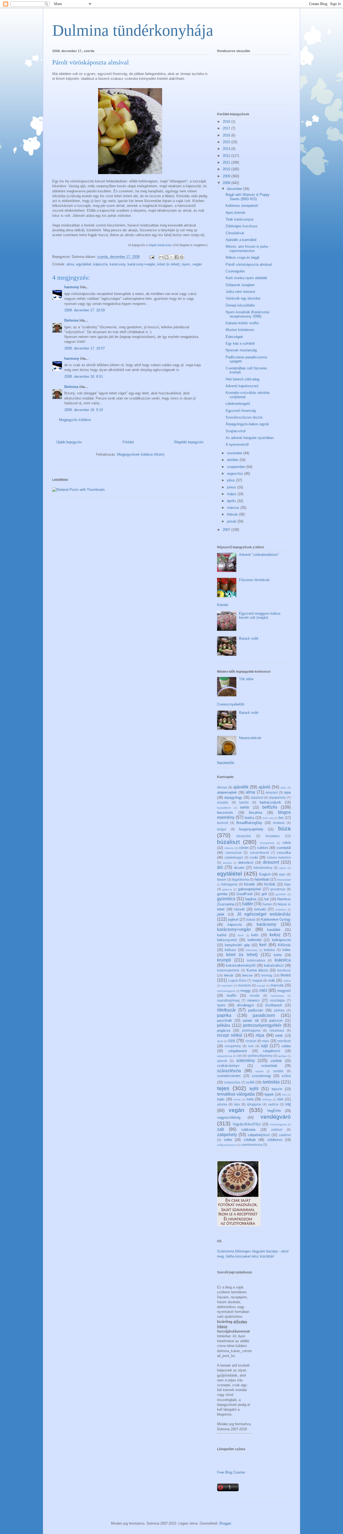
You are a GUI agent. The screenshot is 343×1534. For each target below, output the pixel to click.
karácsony (117, 264)
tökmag (266, 1099)
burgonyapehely (251, 829)
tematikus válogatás (236, 1094)
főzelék (249, 884)
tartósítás (271, 1082)
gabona (227, 889)
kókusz (230, 950)
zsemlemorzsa (251, 1144)
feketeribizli (284, 879)
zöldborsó (274, 1140)
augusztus (235, 473)
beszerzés (225, 813)
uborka (222, 1104)
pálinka (279, 1010)
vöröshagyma (278, 1124)
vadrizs (273, 1104)
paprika (224, 1015)
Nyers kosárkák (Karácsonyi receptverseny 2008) (248, 314)
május (232, 494)
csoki (254, 857)
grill (264, 894)
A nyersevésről (237, 444)
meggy (245, 991)
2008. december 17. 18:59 (84, 310)
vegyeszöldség (228, 1117)
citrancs (229, 848)
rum (251, 1046)
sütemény (245, 1060)
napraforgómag (228, 1000)
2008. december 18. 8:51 (83, 377)
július (231, 480)
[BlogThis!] (166, 257)
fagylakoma (240, 879)
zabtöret (285, 1135)
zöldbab (250, 1140)
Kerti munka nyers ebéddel (246, 278)
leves (286, 975)
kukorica (283, 960)
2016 (227, 135)
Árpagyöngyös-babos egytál (247, 424)
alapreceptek (227, 792)
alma (70, 264)
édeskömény (262, 867)
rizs (231, 1040)
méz (263, 990)
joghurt (233, 919)
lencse (247, 975)
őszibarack (273, 1005)
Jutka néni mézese (240, 292)
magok (257, 980)
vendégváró (275, 1117)
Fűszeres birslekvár (254, 580)
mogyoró (284, 991)
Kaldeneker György (276, 919)
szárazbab (269, 1066)
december (235, 189)
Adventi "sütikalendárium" (259, 555)
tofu (284, 1094)
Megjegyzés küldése (75, 420)
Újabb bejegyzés (69, 442)
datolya (227, 862)
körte (278, 955)
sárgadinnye (224, 1055)
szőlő (250, 1082)
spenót (222, 1061)
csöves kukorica (279, 857)
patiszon (275, 1020)
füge (287, 884)
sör (239, 1055)
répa (260, 1035)
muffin (231, 995)
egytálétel (83, 264)
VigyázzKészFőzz (247, 1124)
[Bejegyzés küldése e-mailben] (151, 257)
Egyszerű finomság (241, 411)
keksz (275, 934)
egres (282, 867)
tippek (269, 1094)
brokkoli (279, 822)
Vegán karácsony (160, 245)
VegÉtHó (274, 1111)
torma (237, 1099)
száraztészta (229, 1070)
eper (282, 874)
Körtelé (222, 605)
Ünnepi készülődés (240, 305)
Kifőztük (284, 945)
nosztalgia (277, 1000)
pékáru (223, 1025)
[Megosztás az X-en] (171, 257)
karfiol (221, 935)
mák (271, 980)
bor (281, 818)
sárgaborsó (271, 1051)
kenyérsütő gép (237, 945)
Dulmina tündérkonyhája (132, 30)
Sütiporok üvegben (240, 285)
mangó (261, 985)
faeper (221, 879)
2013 (227, 149)
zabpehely (227, 1134)
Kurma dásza (257, 970)
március (233, 508)
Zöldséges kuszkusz (242, 226)
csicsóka (284, 853)
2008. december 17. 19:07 (84, 348)
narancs (253, 1000)
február (233, 514)
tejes (223, 1088)
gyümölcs (226, 898)
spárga (282, 1055)
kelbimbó (255, 940)
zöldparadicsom (226, 1144)
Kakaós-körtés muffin (242, 323)
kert (262, 944)
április (232, 501)
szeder (259, 1071)
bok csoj (268, 817)
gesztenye (277, 889)
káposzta (100, 264)
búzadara (272, 836)
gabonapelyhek (249, 889)
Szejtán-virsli (236, 431)
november (235, 453)
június (232, 487)
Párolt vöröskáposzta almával (249, 264)
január (232, 521)
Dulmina (71, 320)
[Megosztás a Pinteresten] (181, 257)
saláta (286, 1046)
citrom (244, 848)
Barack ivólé (248, 638)
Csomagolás (235, 271)
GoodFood (244, 894)
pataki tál (250, 1020)
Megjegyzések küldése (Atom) (140, 454)
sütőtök (276, 1061)
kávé (241, 935)
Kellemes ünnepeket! (242, 206)
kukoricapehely (228, 970)
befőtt (244, 807)
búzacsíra (244, 836)
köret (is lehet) (168, 264)
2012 (227, 156)
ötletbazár (226, 1010)
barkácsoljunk (270, 802)
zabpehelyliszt (259, 1135)
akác (283, 787)
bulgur (221, 829)
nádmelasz (277, 995)
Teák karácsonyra (239, 219)
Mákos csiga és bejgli (242, 257)
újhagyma (254, 1104)
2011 (227, 162)
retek (279, 1036)
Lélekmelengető (238, 404)
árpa (287, 792)
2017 (227, 128)
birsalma (255, 813)
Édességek (234, 337)
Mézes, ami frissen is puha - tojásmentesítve (248, 248)
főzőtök (269, 884)
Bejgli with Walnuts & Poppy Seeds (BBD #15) (248, 197)
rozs (265, 1041)
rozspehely (233, 1046)
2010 (227, 169)
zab (220, 1129)
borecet (222, 822)
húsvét (239, 909)
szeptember (236, 467)
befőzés (269, 807)
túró (280, 1099)
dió (220, 867)
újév (237, 1104)
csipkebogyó (234, 857)
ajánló (264, 787)
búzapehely (267, 842)
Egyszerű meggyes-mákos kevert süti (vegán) (260, 615)
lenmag (266, 975)
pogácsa (223, 1030)
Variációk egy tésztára (243, 298)
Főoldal (128, 442)
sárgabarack (237, 1051)
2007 (227, 530)
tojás (221, 1099)
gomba (222, 894)
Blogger (225, 1523)
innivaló (260, 909)
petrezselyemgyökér (262, 1025)
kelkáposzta (281, 940)
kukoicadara (256, 960)
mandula (244, 985)
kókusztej (251, 950)
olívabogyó (245, 1005)
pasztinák (224, 1020)
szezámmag (261, 1076)
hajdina (250, 899)
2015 (227, 142)
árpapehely (277, 797)
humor (267, 904)
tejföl (254, 1088)
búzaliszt (228, 842)
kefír (254, 935)
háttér (247, 904)
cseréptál (284, 848)
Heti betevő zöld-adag (242, 379)
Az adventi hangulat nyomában (250, 438)
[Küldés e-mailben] (161, 257)
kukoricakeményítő (240, 965)
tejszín (277, 1089)
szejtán (278, 1071)
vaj (288, 1104)
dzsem (239, 868)
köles (286, 950)
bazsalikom (224, 807)
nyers (186, 264)
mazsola (277, 985)
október (233, 460)
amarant (272, 792)
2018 (227, 122)
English (265, 874)
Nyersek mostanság (241, 350)
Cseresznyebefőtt (230, 704)
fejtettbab (262, 879)
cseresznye (233, 852)
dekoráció (245, 862)
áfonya (222, 787)
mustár (255, 995)
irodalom (280, 909)
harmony (71, 287)
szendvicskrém (229, 1076)
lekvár (228, 975)
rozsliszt (284, 1041)
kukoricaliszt (274, 965)
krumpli (224, 960)
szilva (286, 1076)
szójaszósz (232, 1082)
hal (266, 899)
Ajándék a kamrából (241, 240)
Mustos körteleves (240, 330)
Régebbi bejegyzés (189, 442)
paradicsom (264, 1015)
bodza (249, 818)
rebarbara (277, 1030)
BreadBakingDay (249, 823)
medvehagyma (226, 990)
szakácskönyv (228, 1066)
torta (250, 1099)
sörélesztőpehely (260, 1055)
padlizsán (255, 1010)
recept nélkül (229, 1035)
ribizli (220, 1041)
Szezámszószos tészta (244, 417)
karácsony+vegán (141, 264)
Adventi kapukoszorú (242, 386)
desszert (271, 862)
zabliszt (276, 1129)
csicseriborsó (259, 852)
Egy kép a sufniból (240, 343)
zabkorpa (248, 1130)
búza (284, 828)
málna (287, 980)
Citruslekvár (235, 233)
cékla (286, 843)
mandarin (227, 985)
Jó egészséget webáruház (264, 914)
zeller (228, 1140)
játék (221, 914)
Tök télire (246, 679)
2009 (227, 176)
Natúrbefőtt (225, 763)
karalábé (273, 930)
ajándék (240, 787)
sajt (264, 1045)
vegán (197, 264)
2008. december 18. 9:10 (83, 410)
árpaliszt (257, 797)
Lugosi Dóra (237, 980)
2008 (227, 183)
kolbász (269, 950)
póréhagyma (251, 1030)
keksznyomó (227, 940)
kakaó (251, 919)
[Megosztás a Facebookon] (176, 257)
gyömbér (280, 894)
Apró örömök (235, 213)
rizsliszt (250, 1041)
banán (244, 802)
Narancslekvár (250, 738)
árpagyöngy (233, 797)
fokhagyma (229, 884)
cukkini (262, 848)
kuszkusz (284, 970)
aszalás (222, 802)
